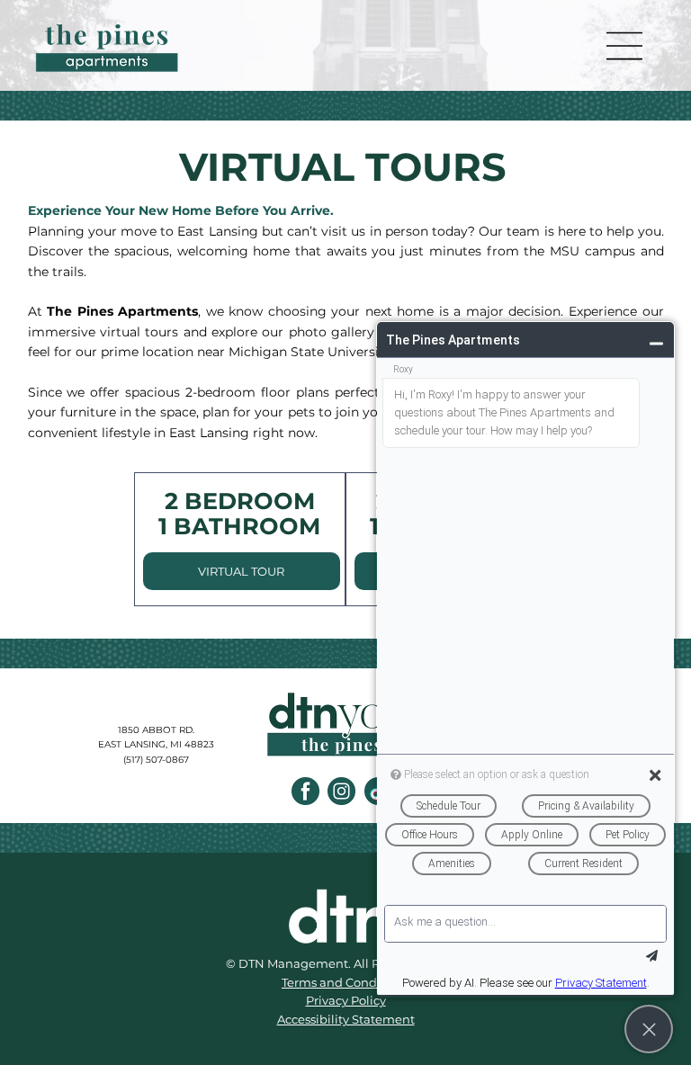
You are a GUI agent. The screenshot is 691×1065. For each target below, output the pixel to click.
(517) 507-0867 (156, 759)
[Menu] (625, 45)
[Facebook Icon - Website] (305, 791)
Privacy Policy (346, 1000)
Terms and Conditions (345, 982)
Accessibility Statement (346, 1019)
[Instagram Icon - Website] (341, 791)
